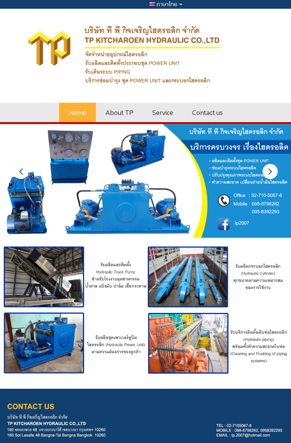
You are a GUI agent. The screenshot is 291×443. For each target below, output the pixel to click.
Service (162, 112)
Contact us (207, 112)
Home (77, 112)
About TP (119, 112)
